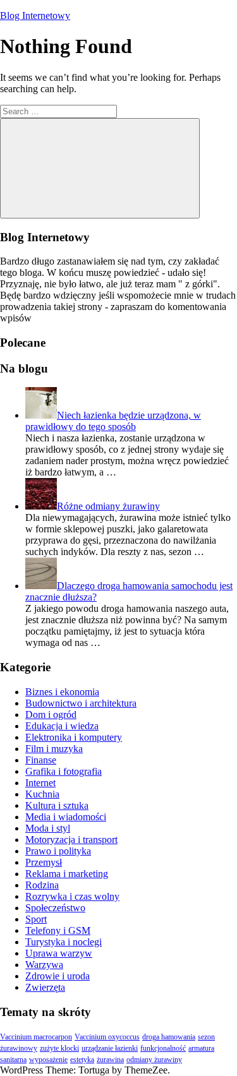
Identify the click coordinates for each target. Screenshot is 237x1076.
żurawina (110, 1059)
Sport (36, 919)
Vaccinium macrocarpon (36, 1036)
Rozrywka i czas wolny (72, 896)
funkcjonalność (163, 1048)
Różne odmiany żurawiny (108, 506)
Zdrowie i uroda (57, 976)
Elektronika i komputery (73, 737)
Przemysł (43, 862)
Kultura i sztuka (56, 805)
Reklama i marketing (66, 873)
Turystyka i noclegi (63, 941)
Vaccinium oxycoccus (107, 1036)
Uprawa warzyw (58, 953)
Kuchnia (42, 794)
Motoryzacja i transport (71, 839)
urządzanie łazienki (110, 1048)
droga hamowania (168, 1036)
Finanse (40, 760)
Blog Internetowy (35, 15)
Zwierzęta (45, 987)
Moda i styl (47, 828)
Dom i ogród (50, 714)
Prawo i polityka (58, 851)
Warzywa (44, 964)
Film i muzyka (54, 748)
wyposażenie (48, 1059)
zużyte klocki (59, 1048)
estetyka (82, 1059)
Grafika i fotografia (63, 771)
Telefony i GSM (57, 930)
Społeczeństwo (55, 907)
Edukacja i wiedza (62, 725)
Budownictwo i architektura (81, 703)
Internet (40, 782)
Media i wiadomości (65, 816)
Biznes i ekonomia (62, 691)
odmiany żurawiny (154, 1059)
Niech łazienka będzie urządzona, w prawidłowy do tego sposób (113, 421)
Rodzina (42, 885)
